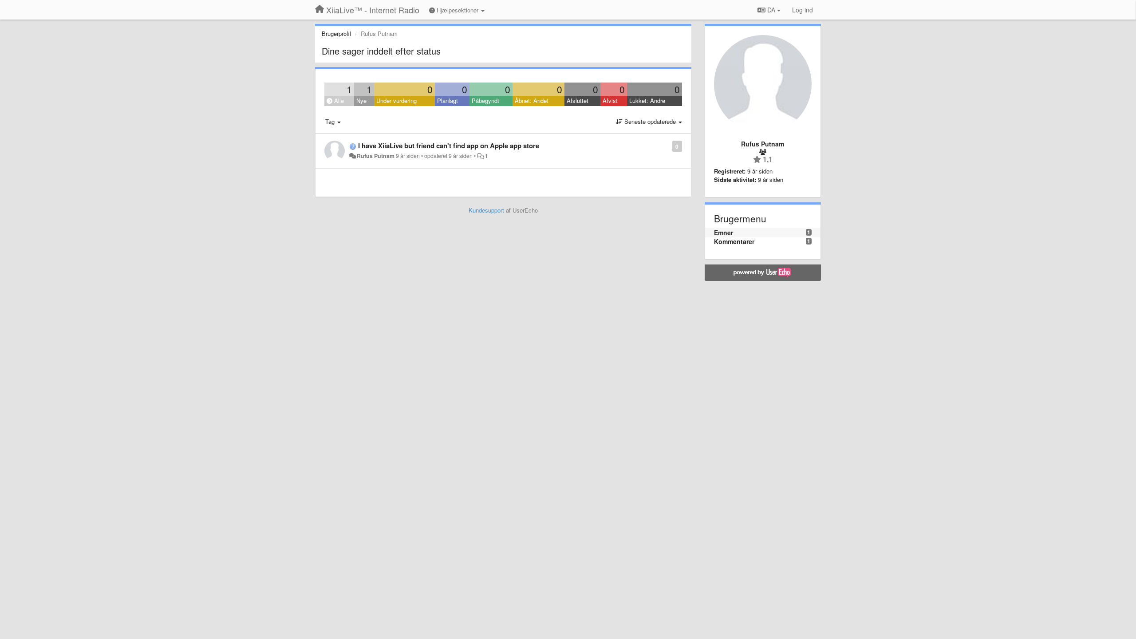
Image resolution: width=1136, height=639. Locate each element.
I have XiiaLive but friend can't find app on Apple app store (448, 145)
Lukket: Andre (647, 100)
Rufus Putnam (375, 156)
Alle (338, 100)
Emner (723, 232)
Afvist (610, 100)
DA (771, 9)
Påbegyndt (485, 100)
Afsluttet (577, 100)
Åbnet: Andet (531, 100)
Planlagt (447, 100)
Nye (361, 100)
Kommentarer (734, 241)
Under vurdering (396, 100)
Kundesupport (486, 210)
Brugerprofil (336, 33)
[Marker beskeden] (667, 146)
